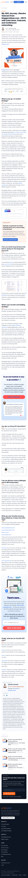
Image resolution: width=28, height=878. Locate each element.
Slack (3, 655)
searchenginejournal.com (8, 527)
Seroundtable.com (6, 534)
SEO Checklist (4, 849)
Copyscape (4, 660)
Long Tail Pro (7, 264)
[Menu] (26, 2)
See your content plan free (10, 239)
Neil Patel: (4, 548)
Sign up (19, 1)
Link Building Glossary (6, 854)
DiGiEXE (16, 688)
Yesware (4, 669)
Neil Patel (23, 132)
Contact (24, 875)
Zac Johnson (16, 132)
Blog (2, 856)
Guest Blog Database (6, 828)
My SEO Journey (20, 686)
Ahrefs (11, 262)
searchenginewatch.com (8, 530)
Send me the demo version (14, 628)
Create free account (9, 793)
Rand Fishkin (11, 134)
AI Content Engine (5, 824)
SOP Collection (4, 852)
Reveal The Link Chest (14, 397)
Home (3, 7)
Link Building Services (6, 837)
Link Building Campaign (6, 830)
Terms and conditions (5, 875)
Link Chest (3, 826)
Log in (11, 1)
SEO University (4, 845)
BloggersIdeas (5, 44)
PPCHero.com (5, 532)
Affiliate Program (4, 839)
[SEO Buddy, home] (5, 2)
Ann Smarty (5, 134)
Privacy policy (15, 875)
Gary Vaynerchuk (6, 560)
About (20, 875)
